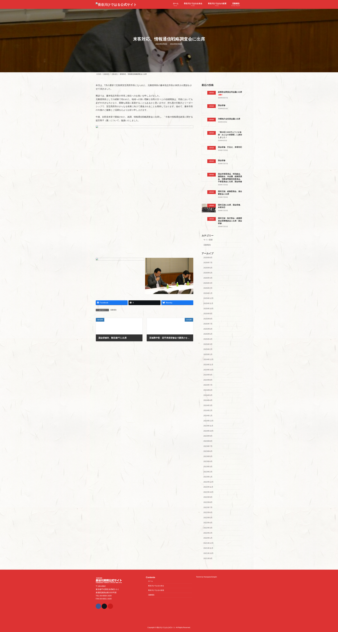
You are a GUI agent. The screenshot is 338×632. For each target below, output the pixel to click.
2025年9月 (207, 313)
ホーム (150, 581)
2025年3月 (207, 344)
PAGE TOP (328, 610)
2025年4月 (207, 339)
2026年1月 (207, 293)
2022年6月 (207, 512)
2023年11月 (208, 426)
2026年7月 (207, 262)
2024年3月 (207, 405)
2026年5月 (207, 273)
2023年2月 (207, 472)
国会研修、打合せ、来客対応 (230, 147)
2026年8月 (207, 257)
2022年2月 (207, 533)
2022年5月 (207, 518)
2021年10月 (208, 553)
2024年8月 (207, 380)
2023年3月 (207, 467)
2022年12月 (208, 482)
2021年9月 (207, 558)
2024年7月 (207, 385)
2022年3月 (207, 528)
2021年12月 (208, 543)
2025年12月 (208, 298)
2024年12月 (208, 359)
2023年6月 (207, 451)
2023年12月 (208, 421)
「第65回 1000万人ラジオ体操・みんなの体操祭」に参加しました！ (230, 134)
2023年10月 (208, 431)
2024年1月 (207, 416)
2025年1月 (207, 354)
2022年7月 (207, 507)
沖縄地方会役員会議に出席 (229, 119)
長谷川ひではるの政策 (156, 590)
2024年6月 (207, 390)
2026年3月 (207, 283)
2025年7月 (207, 324)
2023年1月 (207, 477)
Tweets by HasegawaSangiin (206, 577)
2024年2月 (207, 410)
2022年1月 (207, 538)
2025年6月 (207, 329)
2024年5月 (207, 395)
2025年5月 (207, 334)
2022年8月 (207, 502)
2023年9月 (207, 436)
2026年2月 (207, 288)
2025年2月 (207, 349)
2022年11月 (208, 487)
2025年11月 (208, 303)
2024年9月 (207, 375)
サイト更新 (208, 240)
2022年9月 (207, 497)
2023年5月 (207, 456)
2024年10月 (208, 370)
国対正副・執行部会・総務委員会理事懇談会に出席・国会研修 (230, 220)
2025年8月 (207, 319)
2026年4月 (207, 278)
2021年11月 (208, 548)
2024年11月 (208, 365)
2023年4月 (207, 461)
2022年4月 (207, 523)
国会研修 (221, 105)
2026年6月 (207, 268)
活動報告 (113, 310)
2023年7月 (207, 446)
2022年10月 (208, 492)
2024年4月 (207, 400)
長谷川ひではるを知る (156, 586)
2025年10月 (208, 308)
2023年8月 (207, 441)
